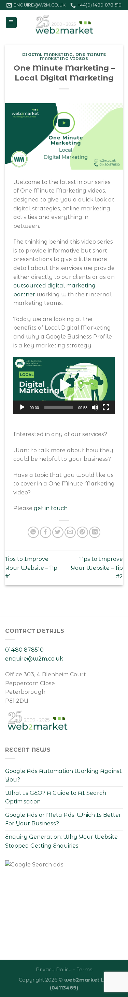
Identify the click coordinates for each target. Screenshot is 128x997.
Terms (84, 970)
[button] (64, 385)
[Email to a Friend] (70, 532)
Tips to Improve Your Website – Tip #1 (31, 568)
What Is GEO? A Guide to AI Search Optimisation (55, 797)
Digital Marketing (47, 54)
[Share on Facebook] (45, 532)
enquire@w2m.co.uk (34, 658)
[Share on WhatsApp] (33, 532)
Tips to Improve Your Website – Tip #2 (97, 568)
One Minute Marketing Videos (73, 56)
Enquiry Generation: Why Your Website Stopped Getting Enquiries (61, 841)
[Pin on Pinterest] (82, 532)
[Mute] (94, 407)
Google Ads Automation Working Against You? (63, 775)
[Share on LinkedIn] (94, 532)
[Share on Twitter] (57, 532)
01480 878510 (24, 650)
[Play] (22, 407)
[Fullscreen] (105, 407)
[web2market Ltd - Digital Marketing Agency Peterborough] (64, 22)
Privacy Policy (54, 970)
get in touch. (51, 508)
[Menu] (11, 22)
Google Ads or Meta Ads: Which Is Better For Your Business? (63, 819)
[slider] (58, 407)
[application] (64, 385)
